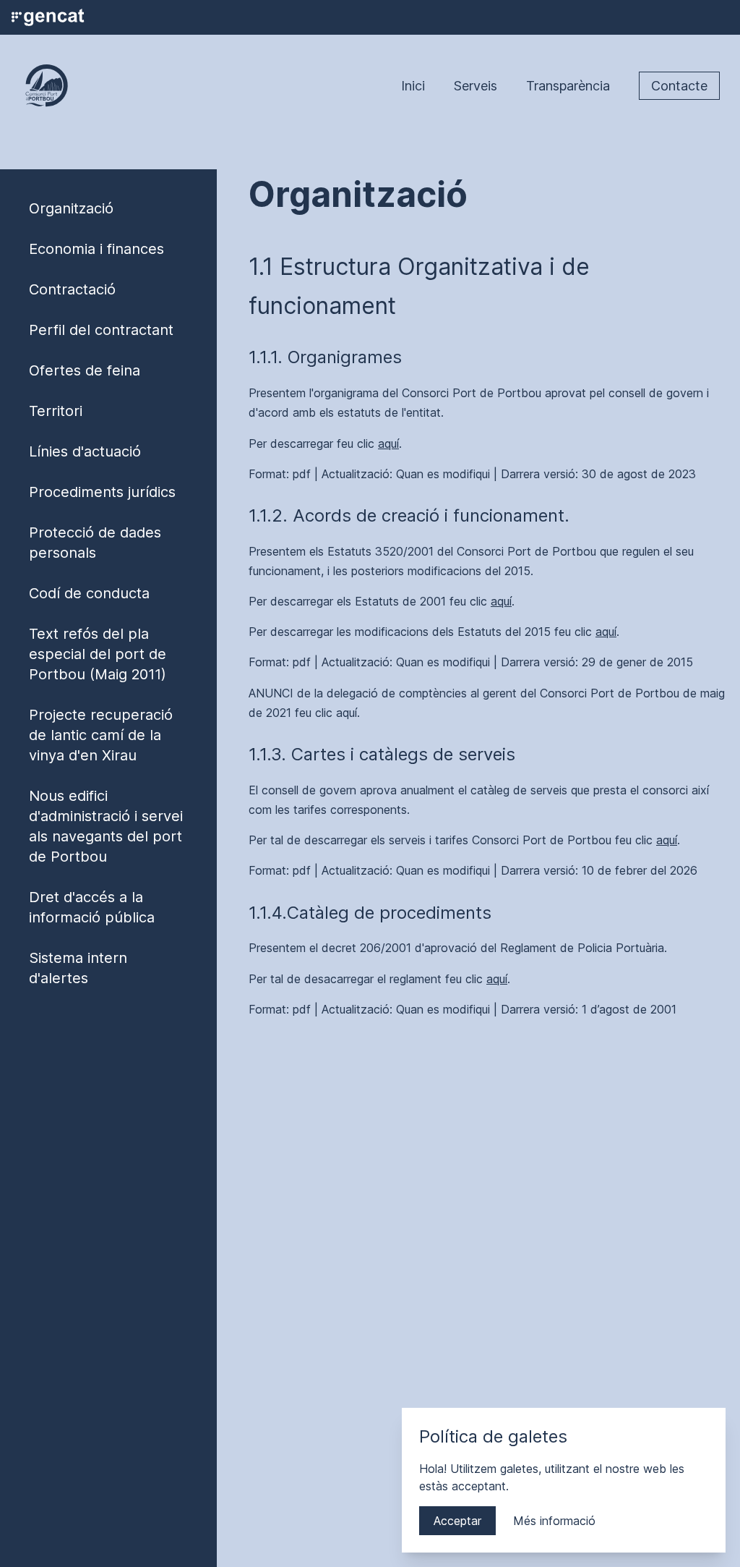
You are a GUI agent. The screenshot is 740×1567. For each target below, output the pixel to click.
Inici (413, 85)
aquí (388, 443)
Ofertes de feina (84, 370)
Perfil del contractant (101, 330)
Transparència (568, 85)
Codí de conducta (89, 593)
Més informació (554, 1520)
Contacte (679, 85)
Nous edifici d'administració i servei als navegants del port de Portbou (106, 826)
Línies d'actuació (85, 451)
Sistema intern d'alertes (78, 968)
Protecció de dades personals (95, 542)
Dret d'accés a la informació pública (92, 907)
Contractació (72, 289)
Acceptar (457, 1520)
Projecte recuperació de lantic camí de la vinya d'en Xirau (101, 735)
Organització (71, 208)
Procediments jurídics (102, 492)
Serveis (475, 85)
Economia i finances (96, 249)
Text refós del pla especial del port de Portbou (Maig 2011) (97, 654)
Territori (55, 411)
